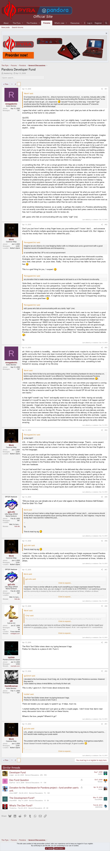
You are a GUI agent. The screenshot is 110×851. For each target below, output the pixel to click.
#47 (106, 569)
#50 (106, 671)
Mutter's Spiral (15, 248)
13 (45, 800)
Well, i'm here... (14, 524)
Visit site (17, 526)
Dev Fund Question (19, 780)
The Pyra (16, 23)
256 (41, 775)
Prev (6, 84)
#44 (106, 430)
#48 (106, 606)
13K (48, 793)
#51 (106, 724)
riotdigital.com (15, 633)
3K (48, 800)
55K (45, 775)
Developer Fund (17, 772)
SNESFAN (98, 807)
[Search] (106, 23)
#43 (106, 347)
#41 (106, 89)
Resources (74, 23)
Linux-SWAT (13, 793)
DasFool (12, 782)
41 (41, 782)
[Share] (102, 88)
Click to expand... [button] (65, 583)
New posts (5, 27)
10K (45, 782)
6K (47, 808)
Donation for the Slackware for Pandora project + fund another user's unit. (43, 789)
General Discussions (32, 775)
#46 (106, 541)
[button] (22, 23)
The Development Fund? (22, 797)
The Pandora (31, 23)
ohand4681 (13, 800)
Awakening (8, 73)
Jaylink (100, 774)
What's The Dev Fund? (21, 805)
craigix (11, 775)
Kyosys (100, 781)
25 (44, 808)
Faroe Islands (15, 631)
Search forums (17, 27)
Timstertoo (13, 808)
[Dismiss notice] (106, 33)
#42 (106, 224)
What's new (59, 23)
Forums (46, 23)
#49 (106, 642)
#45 (106, 497)
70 (45, 793)
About (6, 23)
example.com (15, 666)
